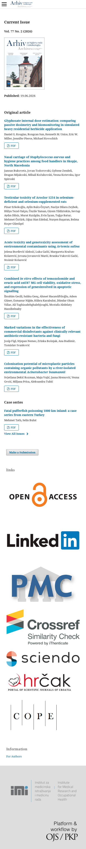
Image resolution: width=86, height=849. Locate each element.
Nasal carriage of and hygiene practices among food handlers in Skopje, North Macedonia (41, 161)
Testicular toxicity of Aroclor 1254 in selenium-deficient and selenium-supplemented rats (39, 200)
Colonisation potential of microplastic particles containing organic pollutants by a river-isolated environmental (40, 368)
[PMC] (43, 602)
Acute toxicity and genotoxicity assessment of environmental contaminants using (42, 244)
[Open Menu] (4, 4)
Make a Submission (22, 452)
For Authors (14, 756)
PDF (13, 146)
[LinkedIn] (43, 560)
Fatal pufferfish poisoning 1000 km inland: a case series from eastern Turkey (40, 413)
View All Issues (14, 434)
